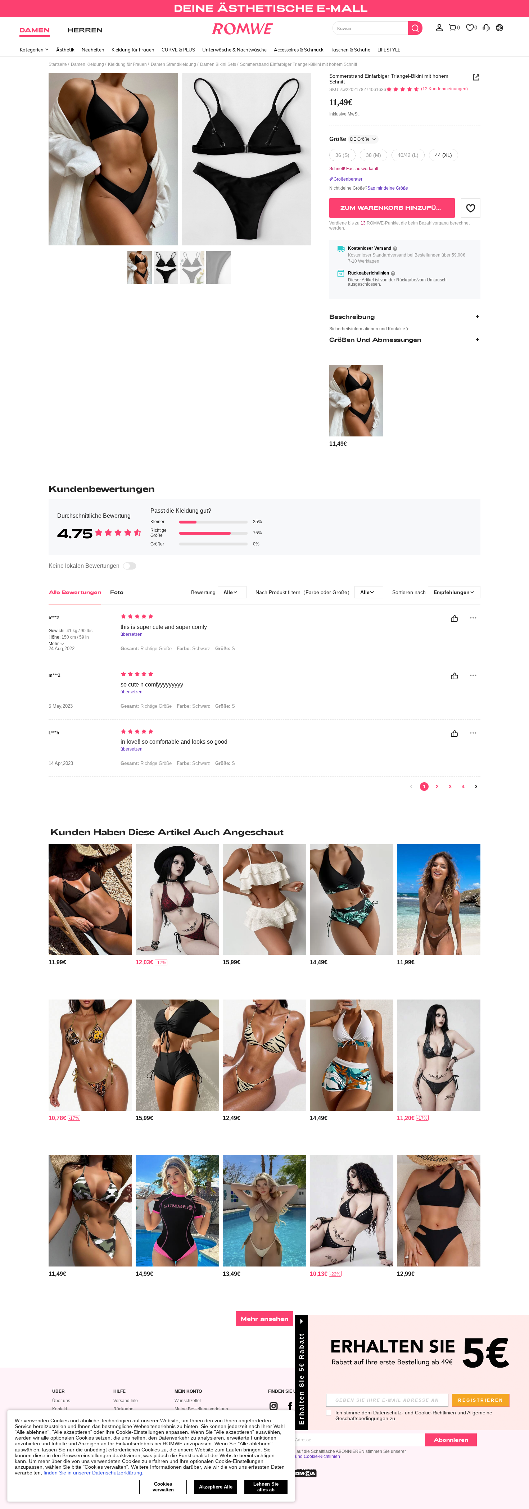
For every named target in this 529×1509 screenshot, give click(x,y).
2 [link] (437, 786)
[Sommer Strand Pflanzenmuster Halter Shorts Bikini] (351, 1055)
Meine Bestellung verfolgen (201, 1408)
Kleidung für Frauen (133, 50)
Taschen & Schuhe (350, 50)
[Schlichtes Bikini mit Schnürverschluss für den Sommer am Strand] (177, 1055)
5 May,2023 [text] (61, 706)
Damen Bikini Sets (218, 64)
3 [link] (450, 786)
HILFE (119, 1391)
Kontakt (59, 1408)
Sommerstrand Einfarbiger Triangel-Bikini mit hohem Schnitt (388, 79)
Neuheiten (93, 50)
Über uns (61, 1400)
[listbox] (439, 27)
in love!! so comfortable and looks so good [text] (174, 742)
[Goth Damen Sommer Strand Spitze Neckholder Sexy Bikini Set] (177, 899)
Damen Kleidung (87, 64)
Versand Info (125, 1400)
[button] (470, 208)
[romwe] (242, 27)
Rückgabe (123, 1408)
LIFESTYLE (389, 50)
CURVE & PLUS (178, 50)
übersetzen (132, 634)
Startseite (58, 64)
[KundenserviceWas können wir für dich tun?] (486, 27)
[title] (264, 832)
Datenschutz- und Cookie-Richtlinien (304, 1456)
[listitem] (356, 406)
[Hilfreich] (454, 618)
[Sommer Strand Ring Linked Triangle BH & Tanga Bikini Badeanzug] (90, 899)
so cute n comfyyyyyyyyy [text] (152, 684)
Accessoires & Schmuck (299, 50)
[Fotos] (180, 160)
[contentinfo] (338, 444)
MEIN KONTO (188, 1391)
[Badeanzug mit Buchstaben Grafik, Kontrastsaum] (177, 1210)
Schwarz (193, 648)
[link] (264, 8)
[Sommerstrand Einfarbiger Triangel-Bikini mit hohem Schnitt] (356, 401)
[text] (182, 617)
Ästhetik (65, 50)
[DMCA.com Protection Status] (304, 1473)
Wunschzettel (188, 1400)
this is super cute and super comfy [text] (164, 627)
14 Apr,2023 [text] (61, 763)
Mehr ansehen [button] (265, 1318)
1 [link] (424, 786)
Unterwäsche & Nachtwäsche (234, 50)
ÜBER (58, 1391)
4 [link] (463, 786)
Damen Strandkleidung (173, 64)
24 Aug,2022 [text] (61, 648)
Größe (349, 139)
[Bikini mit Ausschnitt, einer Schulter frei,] (438, 1210)
